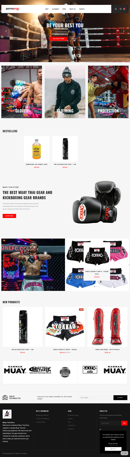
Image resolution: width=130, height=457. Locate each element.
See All (74, 38)
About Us (72, 9)
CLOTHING (65, 110)
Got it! (113, 449)
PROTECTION (108, 110)
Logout (70, 418)
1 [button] (94, 286)
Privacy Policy (40, 422)
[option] (65, 31)
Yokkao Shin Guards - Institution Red (107, 349)
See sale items (58, 38)
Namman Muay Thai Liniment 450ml (36, 164)
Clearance (55, 9)
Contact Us (71, 425)
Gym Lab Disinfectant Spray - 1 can (65, 164)
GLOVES (21, 110)
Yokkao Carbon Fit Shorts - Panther (65, 349)
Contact (82, 9)
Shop (47, 9)
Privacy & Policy (113, 443)
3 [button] (98, 286)
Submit (120, 397)
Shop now (9, 216)
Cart (69, 422)
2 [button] (96, 286)
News (64, 9)
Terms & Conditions (42, 418)
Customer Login (73, 415)
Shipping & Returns (42, 415)
